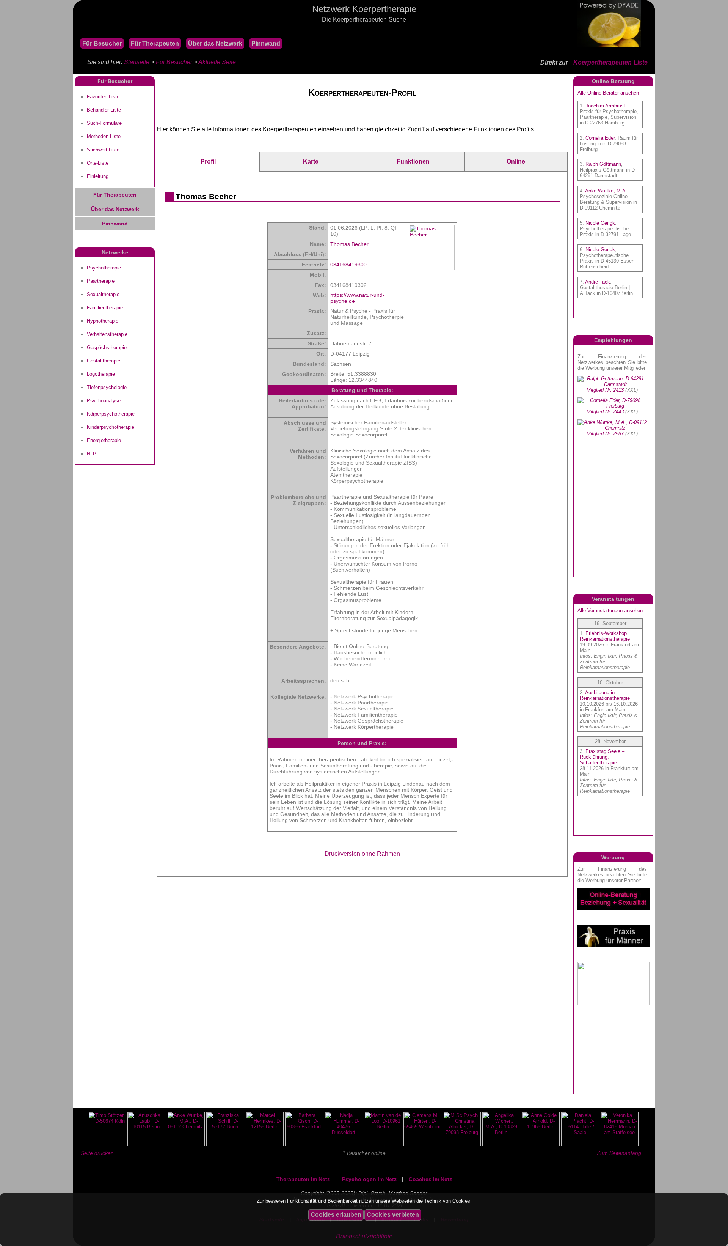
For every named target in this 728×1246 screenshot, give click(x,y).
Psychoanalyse (104, 400)
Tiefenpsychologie (107, 387)
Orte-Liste (97, 163)
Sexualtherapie (103, 294)
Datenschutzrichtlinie (364, 1236)
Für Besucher (102, 43)
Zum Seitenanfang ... (622, 1153)
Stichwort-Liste (103, 150)
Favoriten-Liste (103, 96)
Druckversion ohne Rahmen (362, 854)
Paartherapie (101, 281)
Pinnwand (265, 43)
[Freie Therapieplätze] (76, 30)
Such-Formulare (104, 123)
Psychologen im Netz (369, 1179)
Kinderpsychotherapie (110, 427)
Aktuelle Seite (217, 62)
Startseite (136, 62)
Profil (208, 161)
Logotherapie (101, 374)
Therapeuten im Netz (303, 1179)
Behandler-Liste (104, 110)
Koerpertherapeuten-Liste (610, 62)
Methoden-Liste (104, 136)
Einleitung (97, 176)
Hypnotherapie (102, 321)
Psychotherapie (104, 268)
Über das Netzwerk (215, 43)
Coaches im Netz (430, 1179)
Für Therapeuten (155, 43)
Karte (310, 161)
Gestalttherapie (103, 361)
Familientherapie (105, 307)
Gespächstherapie (107, 347)
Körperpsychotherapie (111, 414)
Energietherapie (104, 440)
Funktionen (413, 161)
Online (516, 161)
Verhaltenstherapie (107, 334)
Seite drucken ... (100, 1153)
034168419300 (348, 264)
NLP (91, 454)
